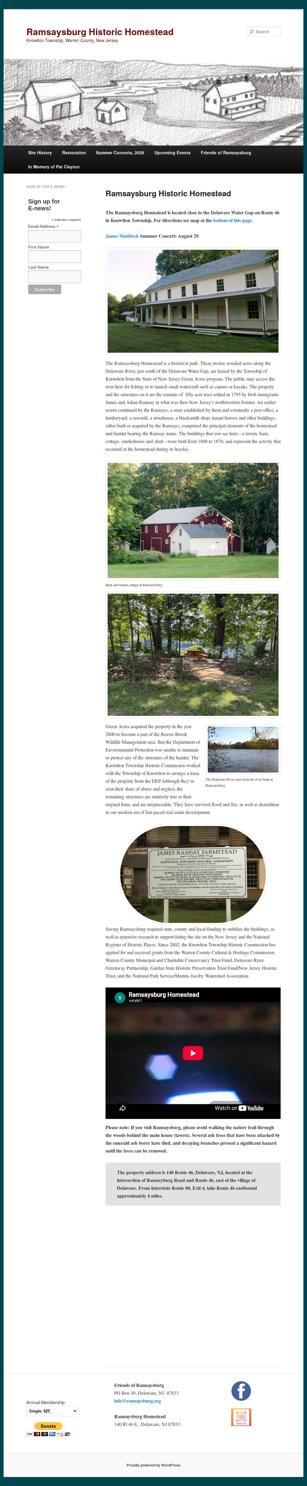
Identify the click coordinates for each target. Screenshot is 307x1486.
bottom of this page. (232, 220)
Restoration (74, 152)
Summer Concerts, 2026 (120, 152)
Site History (40, 152)
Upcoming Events (172, 152)
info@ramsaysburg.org (137, 1400)
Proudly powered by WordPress (153, 1465)
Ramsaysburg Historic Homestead (100, 31)
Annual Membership (45, 1402)
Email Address (43, 226)
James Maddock (122, 235)
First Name (38, 247)
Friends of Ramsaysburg (226, 152)
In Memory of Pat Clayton (54, 167)
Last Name (38, 267)
